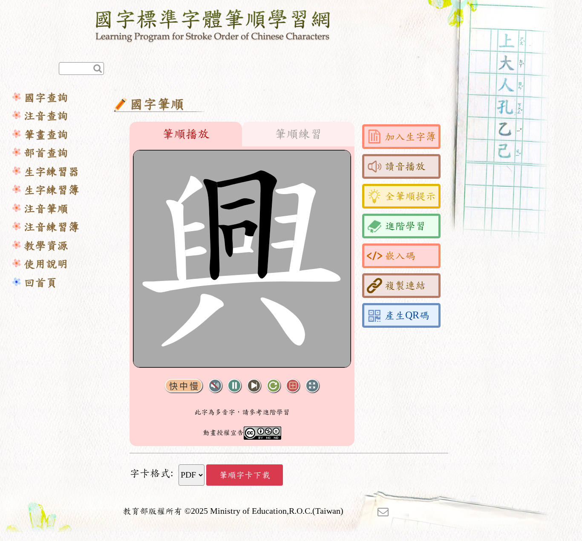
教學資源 (46, 245)
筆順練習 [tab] (298, 134)
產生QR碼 (407, 315)
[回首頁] (213, 24)
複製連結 (405, 286)
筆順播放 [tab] (186, 134)
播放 (234, 385)
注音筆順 (46, 208)
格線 (292, 385)
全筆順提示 (410, 196)
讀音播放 (405, 166)
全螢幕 (312, 385)
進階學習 (405, 226)
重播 (273, 385)
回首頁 (40, 283)
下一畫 (254, 385)
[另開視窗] (383, 511)
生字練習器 (51, 171)
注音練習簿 (51, 227)
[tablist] (242, 134)
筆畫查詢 (46, 134)
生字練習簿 (51, 190)
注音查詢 (46, 116)
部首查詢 (46, 153)
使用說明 (46, 264)
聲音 (215, 385)
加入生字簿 (410, 137)
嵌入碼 (400, 256)
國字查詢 (46, 97)
